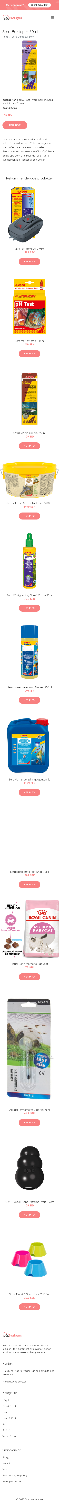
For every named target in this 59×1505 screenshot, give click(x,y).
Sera (50, 99)
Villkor (6, 1469)
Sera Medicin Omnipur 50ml (29, 433)
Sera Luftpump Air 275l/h (30, 248)
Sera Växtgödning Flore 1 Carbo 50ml (29, 595)
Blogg (6, 1457)
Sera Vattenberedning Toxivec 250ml (29, 687)
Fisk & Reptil (24, 99)
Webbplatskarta (11, 1481)
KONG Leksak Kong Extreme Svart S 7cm (29, 1202)
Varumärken (39, 99)
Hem (5, 36)
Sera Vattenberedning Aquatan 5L (29, 779)
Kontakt (6, 1463)
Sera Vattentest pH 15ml (29, 340)
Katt (4, 1424)
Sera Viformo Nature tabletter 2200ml (29, 503)
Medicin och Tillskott (13, 103)
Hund (5, 1412)
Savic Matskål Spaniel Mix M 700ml (29, 1294)
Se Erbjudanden (39, 5)
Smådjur (7, 1430)
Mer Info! (15, 125)
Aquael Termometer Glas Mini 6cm (29, 1109)
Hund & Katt (9, 1418)
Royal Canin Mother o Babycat (29, 963)
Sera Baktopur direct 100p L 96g (29, 871)
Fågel (5, 1400)
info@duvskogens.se (14, 1381)
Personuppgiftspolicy (14, 1475)
